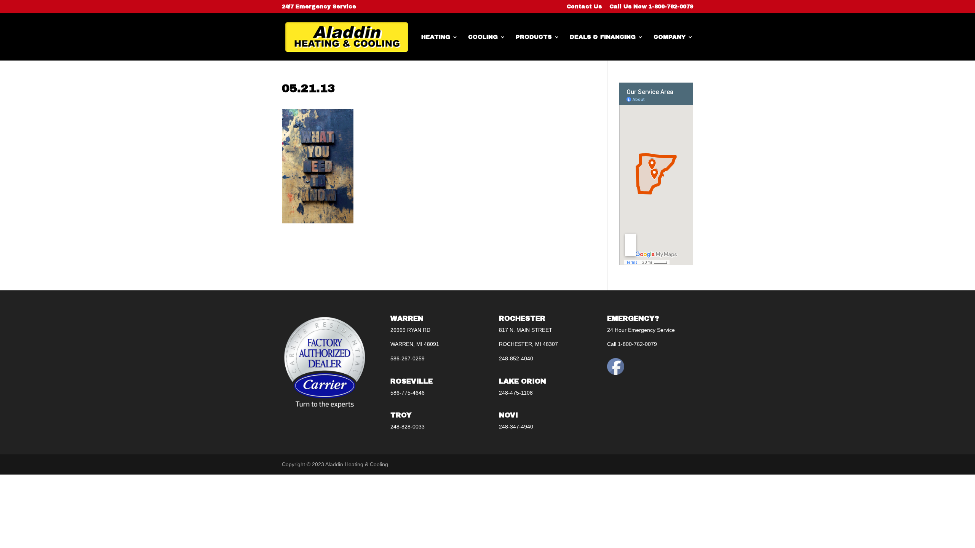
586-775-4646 (407, 393)
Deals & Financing (603, 37)
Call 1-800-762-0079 (632, 344)
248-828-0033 (407, 427)
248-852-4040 (516, 358)
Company (670, 37)
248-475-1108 (516, 393)
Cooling (483, 37)
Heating (435, 37)
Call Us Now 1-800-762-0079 (651, 7)
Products (534, 37)
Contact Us (584, 7)
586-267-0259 (407, 358)
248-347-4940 (516, 427)
